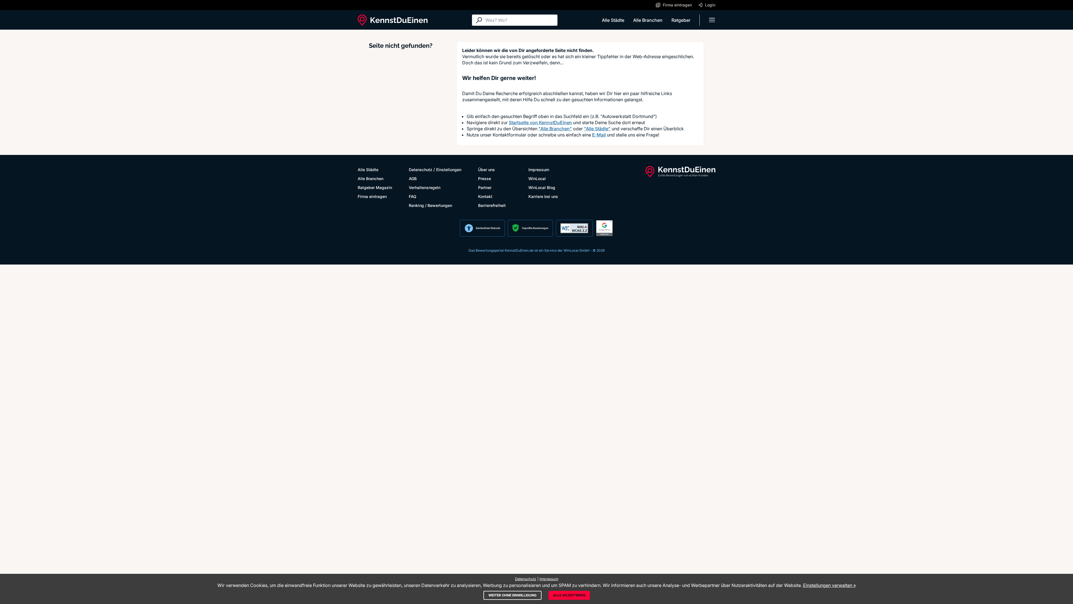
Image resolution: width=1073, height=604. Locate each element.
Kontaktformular (509, 135)
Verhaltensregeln (424, 187)
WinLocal (537, 178)
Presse (484, 178)
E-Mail (599, 135)
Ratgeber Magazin (375, 187)
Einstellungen (448, 169)
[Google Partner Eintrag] (604, 228)
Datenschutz (420, 169)
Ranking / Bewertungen (430, 205)
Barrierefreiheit (492, 205)
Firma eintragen (372, 196)
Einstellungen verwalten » (829, 585)
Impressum (538, 169)
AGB (413, 178)
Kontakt (485, 196)
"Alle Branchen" (555, 128)
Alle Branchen (648, 20)
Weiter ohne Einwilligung (512, 595)
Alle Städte (613, 20)
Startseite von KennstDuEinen (540, 122)
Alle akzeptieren (569, 595)
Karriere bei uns (543, 196)
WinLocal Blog (541, 187)
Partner (485, 187)
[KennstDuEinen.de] (393, 20)
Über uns (486, 169)
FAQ (412, 196)
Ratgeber (680, 20)
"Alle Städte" (597, 128)
